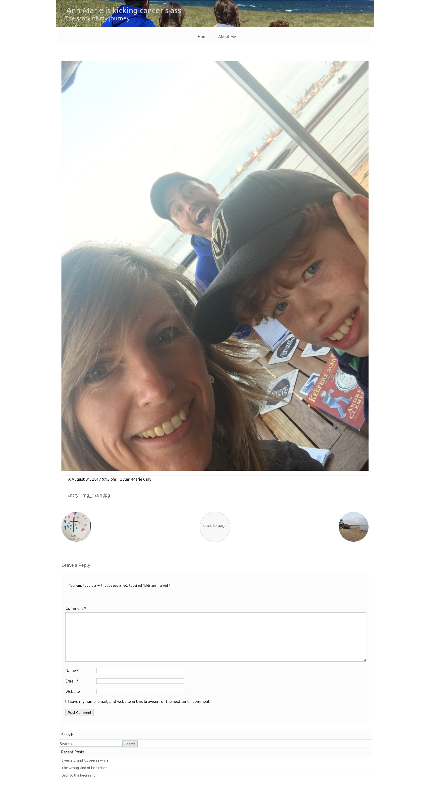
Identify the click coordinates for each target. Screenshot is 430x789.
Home (203, 36)
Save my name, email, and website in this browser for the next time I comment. (140, 701)
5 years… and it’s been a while (84, 760)
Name (72, 670)
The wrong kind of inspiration (84, 768)
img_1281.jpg (96, 495)
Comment (75, 608)
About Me (227, 36)
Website (72, 691)
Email (71, 681)
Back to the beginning (78, 775)
